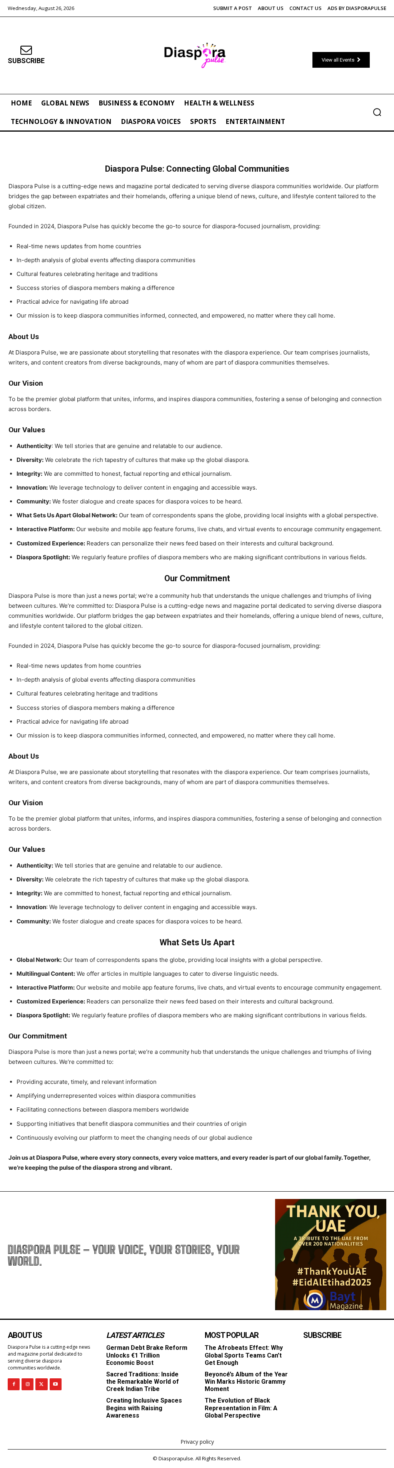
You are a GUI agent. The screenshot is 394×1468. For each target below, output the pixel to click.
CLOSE (304, 661)
